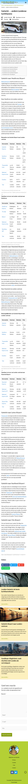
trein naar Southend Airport (19, 496)
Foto (2, 554)
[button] (26, 2)
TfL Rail (4, 211)
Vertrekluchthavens (8, 5)
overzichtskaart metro (7, 127)
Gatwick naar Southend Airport (10, 72)
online (13, 285)
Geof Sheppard (8, 554)
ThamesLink (4, 416)
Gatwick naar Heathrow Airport (10, 67)
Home (2, 5)
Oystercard (6, 192)
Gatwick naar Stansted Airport (10, 69)
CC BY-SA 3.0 (16, 554)
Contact (14, 767)
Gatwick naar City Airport (9, 74)
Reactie (3, 694)
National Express (5, 81)
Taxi (3, 184)
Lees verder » (4, 604)
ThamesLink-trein (12, 298)
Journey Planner (16, 514)
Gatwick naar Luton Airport (9, 70)
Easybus (19, 104)
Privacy (14, 760)
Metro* (4, 217)
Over (14, 765)
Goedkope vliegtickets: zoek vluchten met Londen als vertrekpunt (11, 661)
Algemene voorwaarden (14, 757)
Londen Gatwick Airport (18, 5)
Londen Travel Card (14, 242)
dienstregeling (15, 89)
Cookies (14, 762)
